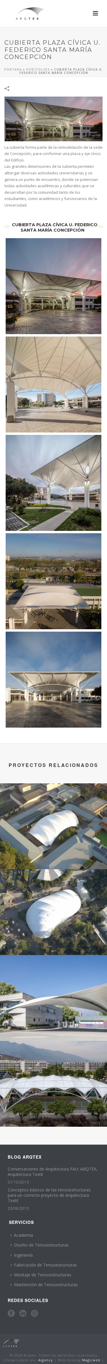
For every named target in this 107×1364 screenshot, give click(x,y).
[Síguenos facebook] (11, 1314)
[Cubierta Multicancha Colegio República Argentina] (53, 808)
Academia (23, 1235)
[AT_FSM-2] (53, 286)
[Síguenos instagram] (34, 1314)
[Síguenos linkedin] (22, 1314)
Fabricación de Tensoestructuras (45, 1265)
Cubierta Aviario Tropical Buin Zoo (53, 939)
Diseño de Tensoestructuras (41, 1245)
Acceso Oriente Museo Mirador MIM (53, 1025)
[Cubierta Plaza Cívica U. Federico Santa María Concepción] (53, 118)
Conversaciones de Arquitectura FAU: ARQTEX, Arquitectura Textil (52, 1171)
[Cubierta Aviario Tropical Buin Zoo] (53, 893)
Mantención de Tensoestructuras (46, 1284)
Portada (13, 69)
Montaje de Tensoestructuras (42, 1275)
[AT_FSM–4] (53, 385)
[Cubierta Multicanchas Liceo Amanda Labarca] (53, 1065)
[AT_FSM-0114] (53, 581)
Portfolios (38, 69)
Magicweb (91, 1360)
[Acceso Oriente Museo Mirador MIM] (53, 979)
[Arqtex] (11, 1343)
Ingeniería (23, 1255)
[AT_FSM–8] (53, 483)
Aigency (45, 1360)
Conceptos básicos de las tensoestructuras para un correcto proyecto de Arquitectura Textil (49, 1195)
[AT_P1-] (53, 680)
